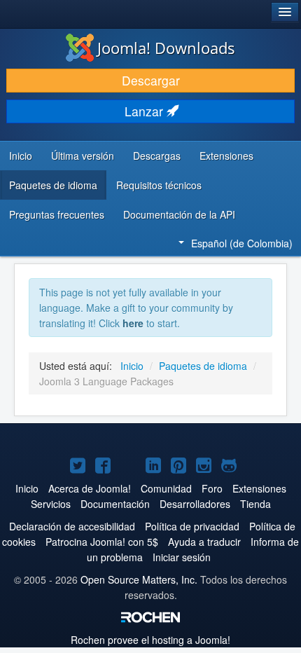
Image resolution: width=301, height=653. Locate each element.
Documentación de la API (179, 214)
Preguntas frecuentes (56, 214)
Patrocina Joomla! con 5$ (102, 542)
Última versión (82, 156)
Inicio (20, 156)
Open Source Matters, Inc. (138, 579)
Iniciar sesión (182, 557)
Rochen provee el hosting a (150, 640)
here (133, 323)
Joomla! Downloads (166, 47)
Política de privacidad (192, 526)
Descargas (157, 156)
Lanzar (146, 111)
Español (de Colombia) (242, 243)
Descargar (151, 80)
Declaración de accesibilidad (72, 526)
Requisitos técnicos (159, 185)
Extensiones (226, 156)
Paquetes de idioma (53, 185)
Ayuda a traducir (204, 542)
